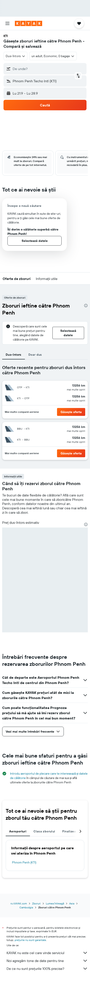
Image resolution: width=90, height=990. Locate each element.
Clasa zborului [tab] (44, 831)
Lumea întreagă (55, 903)
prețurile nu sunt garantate (30, 940)
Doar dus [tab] (35, 355)
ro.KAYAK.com (18, 903)
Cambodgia (26, 907)
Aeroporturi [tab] (17, 831)
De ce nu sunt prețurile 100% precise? (35, 968)
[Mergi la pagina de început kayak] (28, 23)
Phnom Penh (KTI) (24, 862)
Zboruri (36, 903)
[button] (7, 23)
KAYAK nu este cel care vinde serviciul (35, 953)
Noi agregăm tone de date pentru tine (35, 960)
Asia (71, 903)
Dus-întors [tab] (13, 355)
